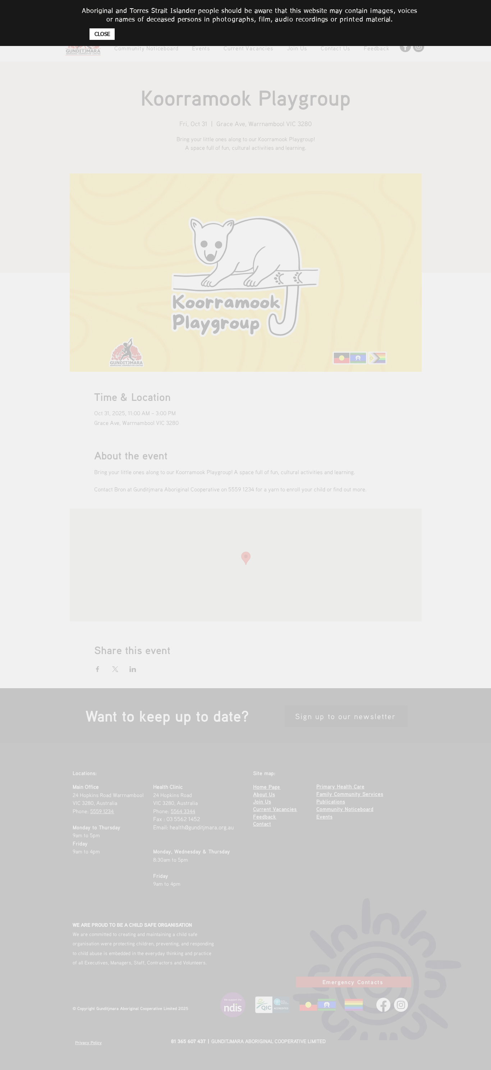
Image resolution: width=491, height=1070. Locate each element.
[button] (102, 34)
